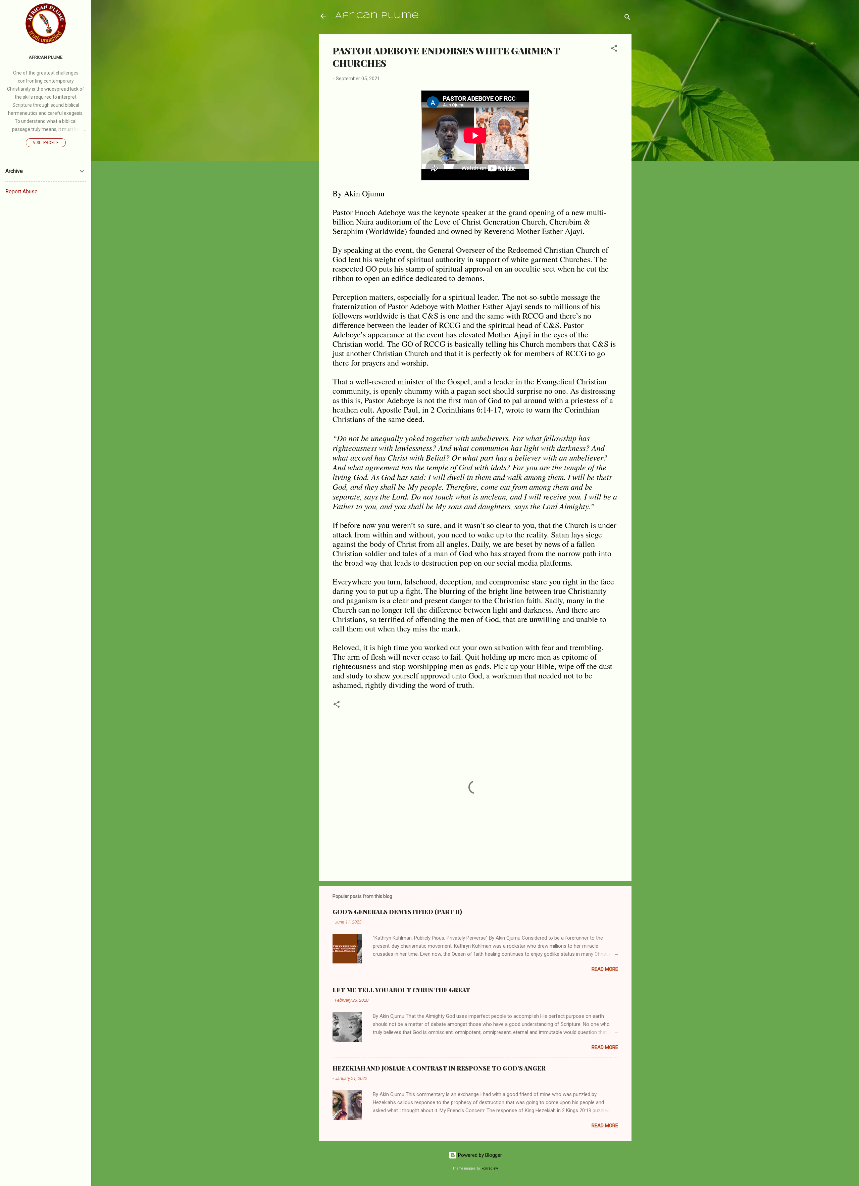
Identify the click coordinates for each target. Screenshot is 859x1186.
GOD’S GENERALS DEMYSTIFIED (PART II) (397, 912)
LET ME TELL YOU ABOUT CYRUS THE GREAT (401, 990)
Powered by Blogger (479, 1155)
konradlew (490, 1168)
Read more (605, 969)
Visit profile (46, 142)
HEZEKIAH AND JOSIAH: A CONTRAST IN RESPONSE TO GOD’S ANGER (439, 1068)
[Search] (627, 18)
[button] (614, 49)
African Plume (377, 16)
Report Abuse (21, 191)
